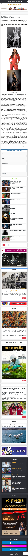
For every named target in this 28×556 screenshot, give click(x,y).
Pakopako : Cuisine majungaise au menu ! (19, 489)
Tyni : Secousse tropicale (15, 193)
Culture (4, 12)
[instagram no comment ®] (25, 1)
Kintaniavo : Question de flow (16, 187)
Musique (9, 12)
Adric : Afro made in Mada (16, 224)
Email (3, 158)
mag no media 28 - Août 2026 (14, 342)
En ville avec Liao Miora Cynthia (18, 463)
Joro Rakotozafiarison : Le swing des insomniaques (17, 206)
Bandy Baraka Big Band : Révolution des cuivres (15, 182)
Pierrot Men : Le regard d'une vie (14, 291)
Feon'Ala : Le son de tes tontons (17, 218)
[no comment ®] (27, 1)
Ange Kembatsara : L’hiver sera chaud (18, 477)
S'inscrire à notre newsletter (14, 1)
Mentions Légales (14, 554)
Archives (14, 459)
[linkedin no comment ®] (23, 1)
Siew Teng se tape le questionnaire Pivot (16, 483)
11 (22, 244)
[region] (14, 295)
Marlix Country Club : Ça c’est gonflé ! (18, 471)
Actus (14, 269)
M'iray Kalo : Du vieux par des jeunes (16, 237)
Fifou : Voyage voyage (15, 199)
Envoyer (4, 173)
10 (20, 244)
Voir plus (23, 298)
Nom (3, 153)
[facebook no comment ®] (21, 1)
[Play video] (14, 408)
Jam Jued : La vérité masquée (17, 212)
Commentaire (5, 163)
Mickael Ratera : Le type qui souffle (18, 230)
